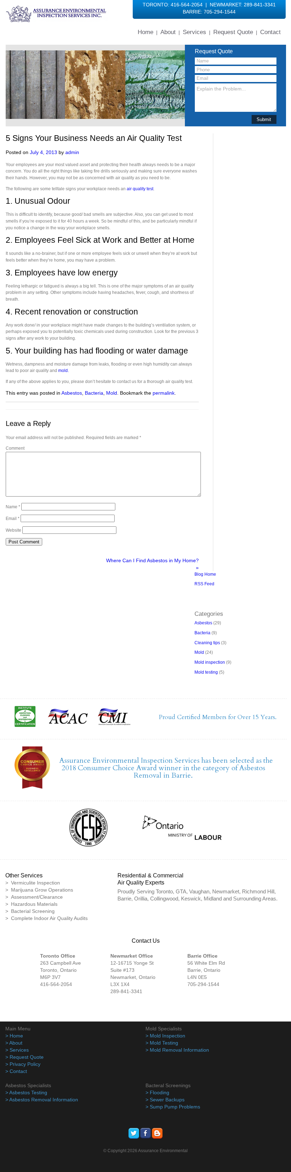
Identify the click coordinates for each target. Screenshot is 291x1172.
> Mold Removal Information (177, 1050)
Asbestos (71, 393)
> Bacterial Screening (30, 911)
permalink (164, 393)
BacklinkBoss (207, 593)
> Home (14, 1036)
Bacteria (94, 393)
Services (194, 31)
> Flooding (157, 1092)
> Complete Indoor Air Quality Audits (46, 918)
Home (145, 31)
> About (13, 1043)
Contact (270, 31)
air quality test (140, 188)
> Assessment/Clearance (34, 897)
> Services (17, 1050)
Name (13, 506)
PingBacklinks (226, 600)
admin (72, 152)
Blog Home (205, 574)
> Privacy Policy (22, 1064)
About (168, 31)
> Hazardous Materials (31, 904)
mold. (63, 370)
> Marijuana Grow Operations (39, 890)
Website (13, 530)
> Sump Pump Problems (173, 1107)
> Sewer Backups (165, 1099)
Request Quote (233, 31)
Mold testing (206, 672)
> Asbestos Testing (26, 1092)
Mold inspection (209, 662)
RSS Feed (204, 583)
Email (13, 518)
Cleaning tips (207, 642)
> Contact (16, 1071)
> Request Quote (24, 1057)
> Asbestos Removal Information (41, 1099)
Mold (111, 393)
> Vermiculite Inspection (32, 883)
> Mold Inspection (165, 1036)
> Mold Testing (162, 1043)
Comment (15, 448)
